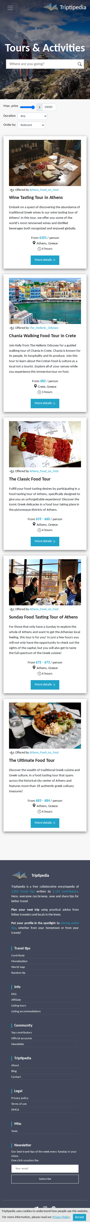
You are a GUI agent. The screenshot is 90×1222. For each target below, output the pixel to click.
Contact (16, 1076)
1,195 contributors (65, 891)
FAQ (13, 994)
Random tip (18, 972)
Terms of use (19, 1103)
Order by (9, 125)
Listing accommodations (26, 1011)
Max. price (10, 106)
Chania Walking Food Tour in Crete (42, 336)
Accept (79, 1217)
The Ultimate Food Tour (32, 760)
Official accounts (21, 1038)
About (15, 1065)
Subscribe (45, 1178)
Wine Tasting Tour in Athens (36, 197)
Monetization (19, 961)
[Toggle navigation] (10, 7)
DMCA (15, 1109)
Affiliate (16, 999)
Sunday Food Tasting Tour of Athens (43, 617)
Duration (9, 116)
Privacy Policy (60, 1217)
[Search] (80, 64)
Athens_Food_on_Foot (44, 190)
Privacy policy (19, 1098)
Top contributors (21, 1032)
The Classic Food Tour (30, 479)
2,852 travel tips (23, 891)
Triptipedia (72, 8)
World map (18, 967)
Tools (14, 1131)
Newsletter (17, 1044)
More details (44, 260)
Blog (14, 1071)
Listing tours (18, 1005)
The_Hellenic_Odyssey (44, 328)
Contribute (17, 955)
